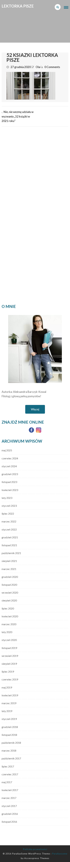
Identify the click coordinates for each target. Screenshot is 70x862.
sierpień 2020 (9, 600)
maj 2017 (7, 782)
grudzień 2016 (10, 813)
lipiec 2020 (8, 608)
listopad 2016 (9, 821)
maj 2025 (7, 450)
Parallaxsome (59, 853)
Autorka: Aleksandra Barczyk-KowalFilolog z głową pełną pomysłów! (24, 394)
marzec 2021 (9, 568)
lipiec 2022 (8, 513)
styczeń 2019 (9, 718)
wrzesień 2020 (10, 592)
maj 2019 (7, 687)
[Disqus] (35, 171)
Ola (38, 67)
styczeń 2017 (9, 805)
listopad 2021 (9, 545)
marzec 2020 (9, 624)
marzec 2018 (9, 750)
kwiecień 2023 (10, 489)
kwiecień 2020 (10, 616)
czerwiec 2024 (10, 458)
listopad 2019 (9, 647)
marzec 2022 (9, 521)
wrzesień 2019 (10, 655)
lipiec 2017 (8, 766)
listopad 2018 (9, 734)
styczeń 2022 (9, 529)
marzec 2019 (9, 703)
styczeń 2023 (9, 505)
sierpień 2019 (9, 663)
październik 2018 (11, 742)
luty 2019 (7, 711)
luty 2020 (7, 632)
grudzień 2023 (10, 474)
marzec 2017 (9, 797)
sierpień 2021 (9, 560)
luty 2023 (7, 497)
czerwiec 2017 (10, 774)
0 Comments (52, 67)
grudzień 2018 (10, 726)
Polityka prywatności (35, 849)
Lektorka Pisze (18, 6)
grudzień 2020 (10, 576)
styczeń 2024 (9, 466)
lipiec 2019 (8, 671)
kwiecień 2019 (10, 695)
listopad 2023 (9, 481)
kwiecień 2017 (10, 790)
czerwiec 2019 (10, 679)
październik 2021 (11, 553)
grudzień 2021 (10, 537)
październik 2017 (11, 758)
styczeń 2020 (9, 639)
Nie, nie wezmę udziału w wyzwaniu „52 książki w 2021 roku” (18, 116)
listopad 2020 (9, 584)
